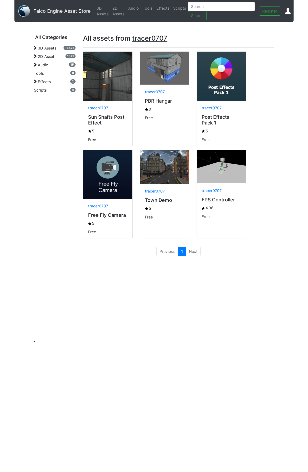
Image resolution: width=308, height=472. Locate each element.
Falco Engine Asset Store (62, 11)
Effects (163, 8)
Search (197, 15)
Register (269, 11)
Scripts (180, 8)
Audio (134, 8)
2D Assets (119, 11)
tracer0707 (98, 108)
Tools (148, 8)
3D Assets (103, 11)
